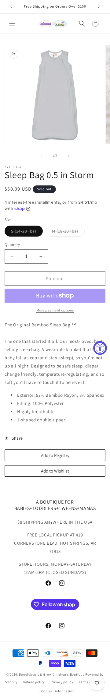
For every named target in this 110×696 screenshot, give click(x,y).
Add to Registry (55, 455)
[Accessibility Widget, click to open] (100, 348)
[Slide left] (41, 155)
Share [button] (17, 438)
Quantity (12, 244)
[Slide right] (68, 155)
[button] (12, 23)
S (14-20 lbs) (27, 232)
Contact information (57, 691)
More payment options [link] (55, 310)
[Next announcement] (98, 6)
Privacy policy (62, 682)
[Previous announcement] (11, 6)
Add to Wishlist (55, 471)
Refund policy (34, 682)
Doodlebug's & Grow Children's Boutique (52, 674)
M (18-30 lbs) (68, 232)
